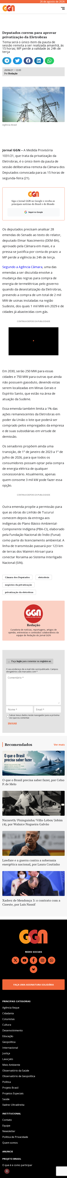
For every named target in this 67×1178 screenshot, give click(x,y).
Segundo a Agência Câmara (22, 267)
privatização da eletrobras (19, 592)
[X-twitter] (15, 960)
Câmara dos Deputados (17, 577)
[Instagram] (42, 960)
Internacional (10, 1047)
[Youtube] (24, 960)
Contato (7, 1120)
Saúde (6, 1099)
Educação (7, 1036)
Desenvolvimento (12, 1030)
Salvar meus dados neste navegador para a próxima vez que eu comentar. (34, 716)
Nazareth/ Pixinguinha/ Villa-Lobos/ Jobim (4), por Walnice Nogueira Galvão (32, 822)
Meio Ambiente (11, 1065)
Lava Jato (7, 1059)
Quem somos (10, 1142)
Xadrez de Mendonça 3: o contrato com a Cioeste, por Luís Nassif (31, 902)
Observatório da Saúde (15, 1070)
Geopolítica (8, 1042)
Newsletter (8, 1131)
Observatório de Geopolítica (18, 1076)
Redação (12, 73)
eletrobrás (43, 577)
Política (6, 1082)
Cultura (6, 1024)
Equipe (6, 1125)
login (19, 661)
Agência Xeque (10, 1007)
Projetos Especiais (13, 1093)
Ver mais (59, 744)
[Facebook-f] (33, 960)
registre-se (45, 661)
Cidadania (8, 1013)
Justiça (6, 1053)
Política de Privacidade (15, 1137)
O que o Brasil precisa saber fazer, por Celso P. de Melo (33, 782)
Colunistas (8, 1019)
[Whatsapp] (51, 960)
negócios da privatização (18, 584)
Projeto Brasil (10, 1087)
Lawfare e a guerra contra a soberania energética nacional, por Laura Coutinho (31, 862)
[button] (6, 60)
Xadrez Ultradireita (13, 1104)
